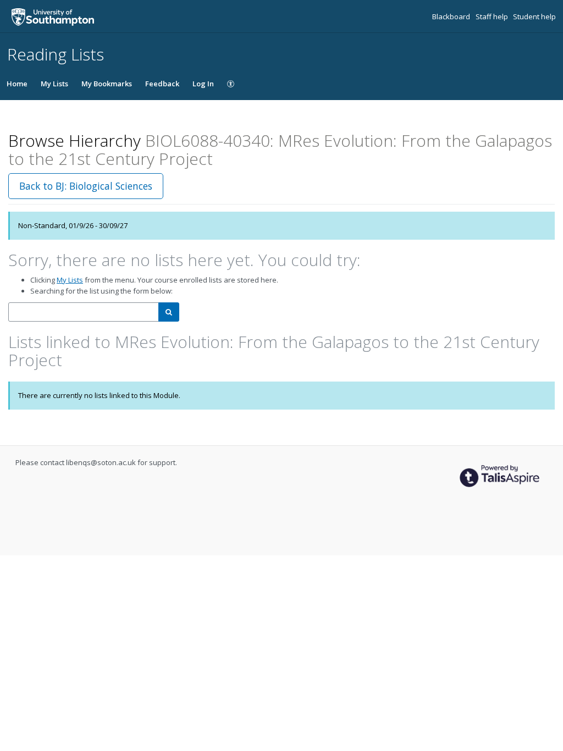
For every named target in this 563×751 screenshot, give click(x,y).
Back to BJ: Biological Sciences (85, 185)
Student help (534, 16)
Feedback (162, 84)
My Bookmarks (106, 84)
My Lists (54, 84)
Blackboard (452, 16)
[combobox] (83, 312)
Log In (203, 84)
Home (17, 84)
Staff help (493, 16)
